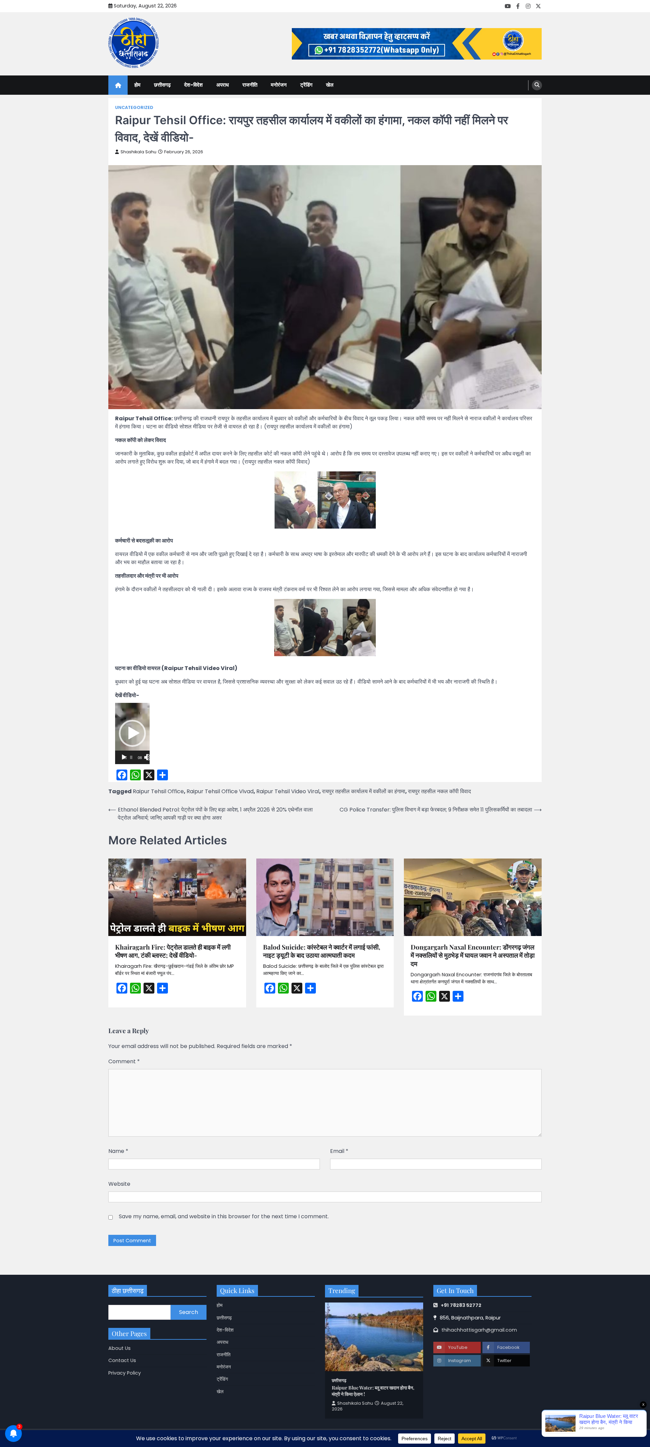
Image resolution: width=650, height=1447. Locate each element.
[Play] (124, 757)
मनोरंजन (279, 84)
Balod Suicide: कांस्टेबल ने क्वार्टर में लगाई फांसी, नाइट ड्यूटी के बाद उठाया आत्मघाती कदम (321, 951)
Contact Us (122, 1360)
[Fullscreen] (149, 757)
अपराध (222, 84)
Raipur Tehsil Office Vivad (220, 791)
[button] (132, 733)
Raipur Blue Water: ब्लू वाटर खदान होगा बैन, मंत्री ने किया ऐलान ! (373, 1391)
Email (339, 1151)
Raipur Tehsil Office (158, 791)
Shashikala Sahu (138, 152)
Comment (124, 1061)
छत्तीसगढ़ (162, 84)
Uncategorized (134, 107)
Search (188, 1312)
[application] (132, 733)
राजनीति (249, 84)
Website (119, 1184)
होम (137, 84)
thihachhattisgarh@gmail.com (479, 1330)
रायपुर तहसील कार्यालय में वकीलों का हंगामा (363, 791)
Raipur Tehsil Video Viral (287, 791)
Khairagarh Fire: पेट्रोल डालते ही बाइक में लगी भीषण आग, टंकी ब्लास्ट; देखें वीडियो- (173, 951)
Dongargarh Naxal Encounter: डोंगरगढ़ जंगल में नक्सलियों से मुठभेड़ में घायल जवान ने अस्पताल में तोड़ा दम (473, 955)
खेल (329, 84)
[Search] (537, 85)
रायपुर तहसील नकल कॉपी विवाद (439, 791)
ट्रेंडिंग (306, 84)
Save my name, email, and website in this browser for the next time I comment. (224, 1216)
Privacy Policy (124, 1373)
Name (118, 1151)
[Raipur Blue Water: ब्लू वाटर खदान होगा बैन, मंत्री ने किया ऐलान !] (374, 1337)
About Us (119, 1348)
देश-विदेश (193, 84)
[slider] (131, 757)
